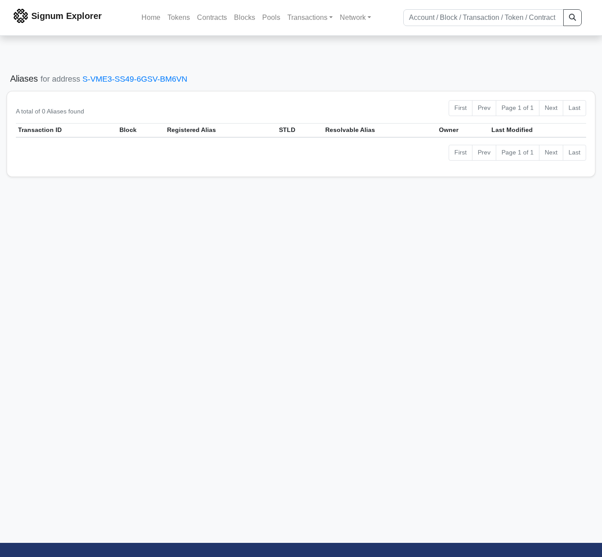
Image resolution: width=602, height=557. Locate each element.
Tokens (178, 17)
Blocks (244, 17)
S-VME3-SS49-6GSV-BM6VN (134, 79)
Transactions (307, 17)
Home (150, 17)
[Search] (572, 17)
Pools (271, 17)
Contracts (212, 17)
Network (353, 17)
